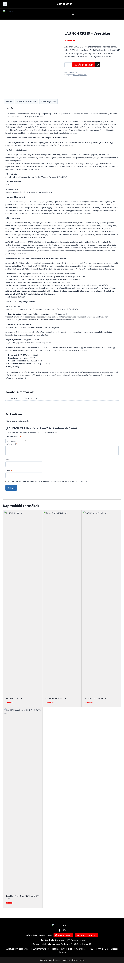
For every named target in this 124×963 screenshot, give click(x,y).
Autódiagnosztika (80, 75)
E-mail (8, 471)
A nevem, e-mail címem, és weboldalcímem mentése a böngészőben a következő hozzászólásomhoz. (47, 481)
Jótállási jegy (58, 948)
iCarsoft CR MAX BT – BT (96, 698)
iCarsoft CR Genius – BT (56, 698)
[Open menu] (73, 14)
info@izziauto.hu (87, 935)
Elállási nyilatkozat (77, 948)
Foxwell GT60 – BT (15, 698)
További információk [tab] (26, 101)
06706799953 (65, 935)
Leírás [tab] (9, 101)
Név (7, 459)
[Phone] (5, 4)
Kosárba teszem (83, 64)
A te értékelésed (13, 437)
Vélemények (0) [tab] (48, 101)
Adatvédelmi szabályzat (17, 948)
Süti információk (41, 948)
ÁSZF (92, 948)
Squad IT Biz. (80, 960)
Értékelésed (11, 444)
